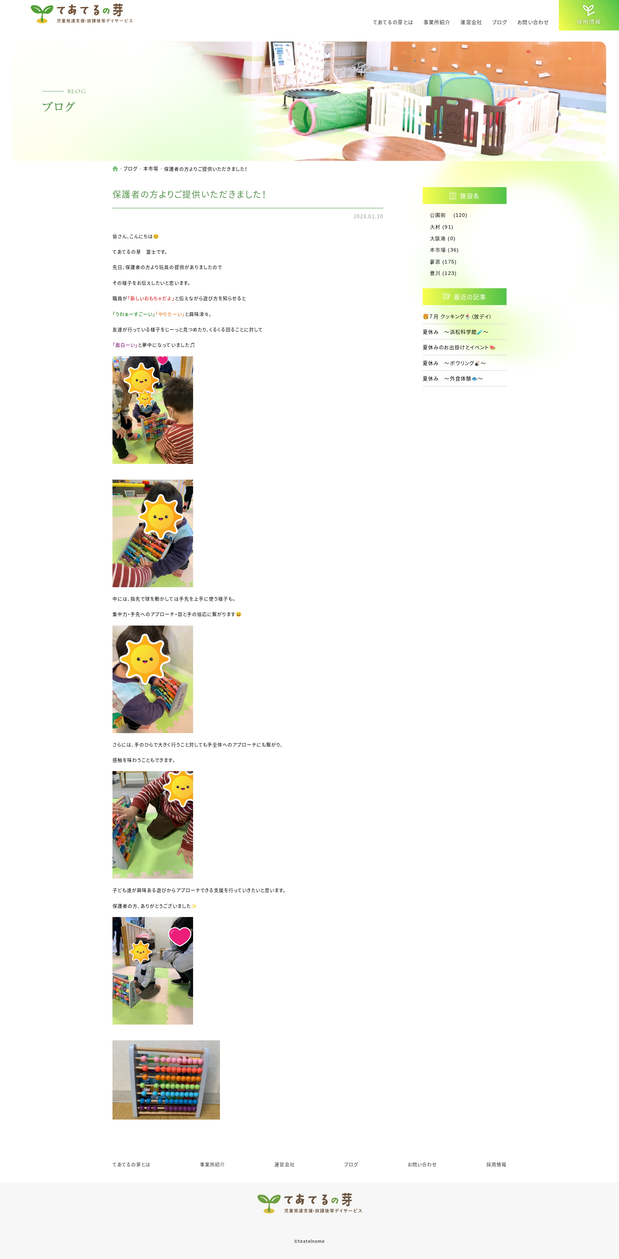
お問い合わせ (533, 21)
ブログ (499, 21)
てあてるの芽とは (393, 21)
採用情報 (496, 1164)
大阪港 (438, 238)
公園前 (440, 215)
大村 (435, 227)
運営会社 (471, 21)
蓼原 (435, 262)
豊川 (435, 273)
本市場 (150, 168)
